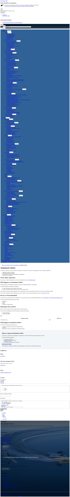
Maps (6, 175)
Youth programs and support (12, 208)
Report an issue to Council (6, 344)
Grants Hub (9, 230)
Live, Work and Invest (11, 140)
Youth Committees (10, 210)
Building (8, 183)
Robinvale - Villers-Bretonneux (12, 240)
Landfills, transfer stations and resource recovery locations (17, 202)
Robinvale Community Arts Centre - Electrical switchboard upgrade (18, 99)
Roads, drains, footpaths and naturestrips (12, 191)
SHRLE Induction (10, 196)
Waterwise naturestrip (10, 157)
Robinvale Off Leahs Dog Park (12, 101)
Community (5, 214)
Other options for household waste (13, 203)
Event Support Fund (10, 227)
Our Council (5, 31)
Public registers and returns (11, 65)
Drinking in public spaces (11, 72)
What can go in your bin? (11, 201)
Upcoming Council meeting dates (13, 43)
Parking (6, 176)
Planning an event (8, 234)
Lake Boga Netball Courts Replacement (14, 102)
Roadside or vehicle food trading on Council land (15, 80)
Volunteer (8, 38)
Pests (8, 153)
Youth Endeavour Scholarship (12, 229)
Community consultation (9, 218)
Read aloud (3, 405)
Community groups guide (9, 220)
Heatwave (8, 162)
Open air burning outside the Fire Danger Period (15, 79)
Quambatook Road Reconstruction (13, 104)
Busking (8, 69)
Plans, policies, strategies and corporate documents (13, 89)
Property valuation (10, 111)
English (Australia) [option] (12, 22)
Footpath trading (10, 73)
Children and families (8, 217)
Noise (8, 78)
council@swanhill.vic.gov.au (6, 438)
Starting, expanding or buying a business (14, 136)
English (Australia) (12, 17)
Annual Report (9, 90)
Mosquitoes (9, 169)
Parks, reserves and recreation (12, 56)
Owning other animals (11, 133)
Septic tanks (9, 170)
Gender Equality (7, 223)
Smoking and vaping (10, 172)
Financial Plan (9, 92)
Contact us (4, 262)
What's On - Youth (10, 209)
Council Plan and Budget (11, 91)
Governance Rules (10, 48)
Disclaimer (5, 495)
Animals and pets (8, 126)
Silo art (6, 256)
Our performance (10, 66)
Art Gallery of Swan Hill (9, 257)
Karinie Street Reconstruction (12, 105)
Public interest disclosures (11, 64)
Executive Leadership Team (9, 51)
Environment (7, 152)
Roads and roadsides (10, 192)
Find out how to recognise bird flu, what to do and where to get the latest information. (19, 6)
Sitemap (9, 495)
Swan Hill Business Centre (6, 440)
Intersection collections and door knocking (14, 75)
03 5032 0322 (2, 365)
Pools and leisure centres (9, 255)
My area (6, 250)
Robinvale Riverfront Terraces (12, 95)
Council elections (8, 49)
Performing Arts (7, 253)
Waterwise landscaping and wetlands (13, 156)
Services (4, 117)
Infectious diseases (10, 168)
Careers (6, 32)
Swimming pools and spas (11, 186)
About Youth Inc (10, 207)
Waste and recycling (8, 199)
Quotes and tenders (10, 116)
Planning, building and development (11, 180)
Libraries (6, 174)
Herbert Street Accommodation (12, 100)
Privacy (1, 495)
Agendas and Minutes (11, 44)
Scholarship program (10, 36)
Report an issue (6, 446)
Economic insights (10, 137)
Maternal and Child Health (11, 145)
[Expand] (9, 31)
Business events (9, 139)
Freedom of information (11, 62)
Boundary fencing (10, 188)
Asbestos (8, 187)
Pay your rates (9, 109)
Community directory (8, 219)
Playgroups (9, 146)
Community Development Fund (12, 226)
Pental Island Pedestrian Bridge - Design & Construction (16, 94)
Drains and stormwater (11, 193)
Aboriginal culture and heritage (10, 215)
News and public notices (11, 84)
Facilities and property (8, 52)
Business (6, 135)
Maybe (6, 389)
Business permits (10, 138)
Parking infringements (11, 179)
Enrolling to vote (10, 50)
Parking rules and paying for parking (13, 177)
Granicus (20, 496)
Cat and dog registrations (11, 127)
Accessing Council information (12, 61)
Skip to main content (4, 0)
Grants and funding (8, 225)
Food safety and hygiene (11, 165)
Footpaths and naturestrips (11, 194)
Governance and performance (10, 60)
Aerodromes (7, 119)
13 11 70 (39, 345)
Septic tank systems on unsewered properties (14, 185)
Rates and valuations (8, 108)
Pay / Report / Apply (6, 260)
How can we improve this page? (6, 393)
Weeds (8, 158)
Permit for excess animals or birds (13, 131)
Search (1, 26)
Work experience (10, 37)
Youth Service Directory (11, 212)
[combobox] (6, 20)
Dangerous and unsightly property (13, 71)
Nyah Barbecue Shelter (11, 103)
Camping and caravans (11, 70)
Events (6, 247)
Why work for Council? (11, 34)
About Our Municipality (9, 39)
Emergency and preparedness (10, 159)
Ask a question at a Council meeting (13, 46)
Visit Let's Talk (6, 468)
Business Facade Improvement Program (14, 228)
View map (2, 382)
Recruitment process (10, 35)
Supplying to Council (8, 114)
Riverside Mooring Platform (12, 97)
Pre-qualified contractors (11, 115)
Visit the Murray (7, 259)
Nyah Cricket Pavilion (11, 106)
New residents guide (8, 233)
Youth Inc (6, 206)
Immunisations (9, 124)
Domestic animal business (11, 134)
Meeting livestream (10, 45)
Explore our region (6, 244)
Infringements (9, 74)
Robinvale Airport (10, 121)
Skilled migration (10, 141)
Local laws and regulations (9, 67)
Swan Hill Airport (10, 120)
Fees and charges (8, 58)
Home (3, 265)
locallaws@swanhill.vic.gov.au (57, 297)
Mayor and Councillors (11, 42)
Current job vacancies (10, 33)
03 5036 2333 (46, 297)
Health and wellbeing (8, 164)
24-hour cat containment (11, 132)
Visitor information (8, 245)
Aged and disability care (9, 216)
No (5, 390)
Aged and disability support (9, 122)
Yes (5, 388)
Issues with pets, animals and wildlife (13, 128)
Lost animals (9, 129)
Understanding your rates (11, 110)
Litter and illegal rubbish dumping (13, 77)
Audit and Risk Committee (11, 63)
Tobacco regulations (10, 81)
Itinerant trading (9, 76)
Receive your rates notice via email (13, 112)
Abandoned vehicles (10, 68)
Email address (2, 398)
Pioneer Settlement (8, 254)
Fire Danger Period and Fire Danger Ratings (14, 160)
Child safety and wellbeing (11, 211)
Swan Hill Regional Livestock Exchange (12, 195)
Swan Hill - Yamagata (11, 239)
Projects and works (8, 93)
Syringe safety (9, 171)
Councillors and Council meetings (11, 41)
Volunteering (7, 241)
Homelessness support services (10, 232)
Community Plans (8, 221)
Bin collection (9, 200)
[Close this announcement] (1, 9)
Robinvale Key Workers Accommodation (14, 96)
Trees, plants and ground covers (12, 155)
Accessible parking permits (11, 123)
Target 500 (9, 189)
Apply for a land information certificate (13, 113)
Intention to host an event (11, 235)
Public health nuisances (11, 173)
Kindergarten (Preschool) (11, 147)
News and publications (9, 82)
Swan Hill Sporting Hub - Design (13, 98)
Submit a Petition (10, 47)
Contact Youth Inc (10, 213)
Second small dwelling (11, 184)
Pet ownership (9, 130)
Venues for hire (9, 57)
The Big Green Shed (10, 205)
